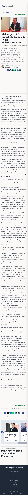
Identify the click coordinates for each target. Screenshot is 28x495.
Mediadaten (14, 478)
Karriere (14, 482)
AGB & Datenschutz (14, 486)
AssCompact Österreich (14, 468)
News (20, 45)
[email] (20, 70)
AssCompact (7, 493)
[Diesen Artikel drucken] (23, 413)
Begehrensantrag (14, 480)
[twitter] (10, 70)
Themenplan (14, 484)
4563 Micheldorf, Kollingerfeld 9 (14, 470)
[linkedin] (13, 70)
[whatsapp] (15, 70)
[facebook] (8, 70)
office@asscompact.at (15, 473)
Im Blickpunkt (24, 45)
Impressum (14, 477)
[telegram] (18, 70)
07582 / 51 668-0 (15, 471)
